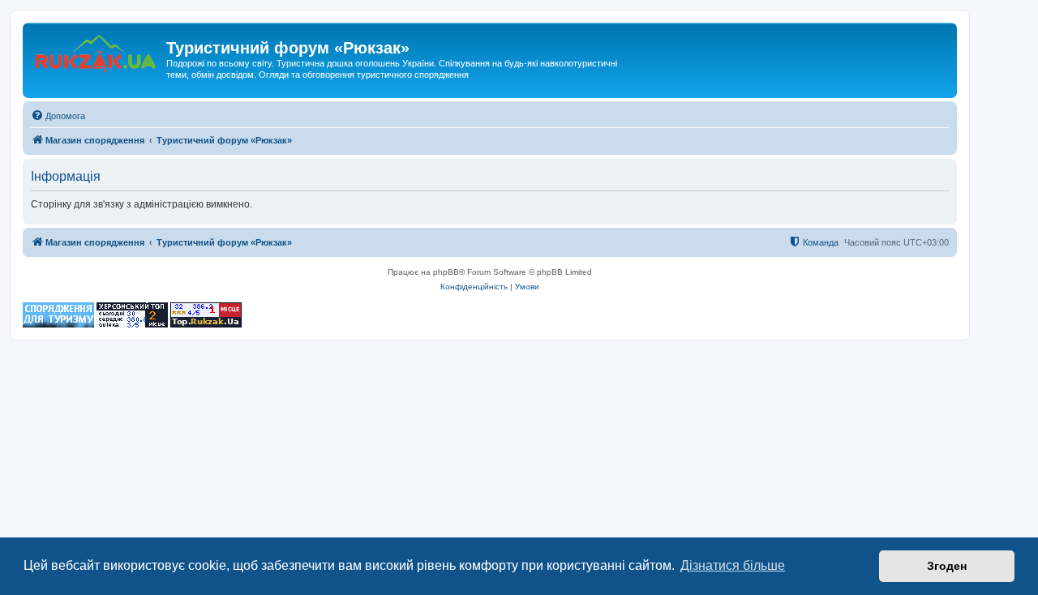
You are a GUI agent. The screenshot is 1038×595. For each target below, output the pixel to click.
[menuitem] (58, 116)
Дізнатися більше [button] (732, 565)
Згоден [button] (947, 565)
